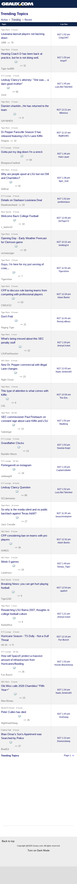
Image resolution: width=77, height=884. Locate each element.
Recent (28, 19)
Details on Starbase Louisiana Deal (21, 200)
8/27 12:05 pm (64, 370)
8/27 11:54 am (64, 270)
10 (23, 224)
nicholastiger (8, 253)
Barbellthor (7, 625)
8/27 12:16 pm (64, 638)
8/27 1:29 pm (63, 344)
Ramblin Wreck (9, 454)
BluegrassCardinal (11, 163)
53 (22, 302)
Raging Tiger (8, 327)
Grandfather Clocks (12, 443)
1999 (3, 42)
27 (26, 521)
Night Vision (7, 379)
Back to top (8, 841)
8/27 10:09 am (64, 396)
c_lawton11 (7, 227)
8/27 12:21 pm (64, 111)
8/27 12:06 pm (64, 219)
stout (4, 94)
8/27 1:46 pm (63, 155)
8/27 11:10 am (64, 134)
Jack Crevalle (8, 524)
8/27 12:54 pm (64, 589)
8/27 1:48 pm (63, 179)
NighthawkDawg (9, 723)
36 (19, 547)
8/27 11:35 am (64, 515)
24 (22, 569)
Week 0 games (10, 561)
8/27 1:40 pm (63, 715)
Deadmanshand (9, 205)
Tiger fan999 (8, 68)
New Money (7, 701)
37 (19, 746)
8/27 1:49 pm (63, 565)
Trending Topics (14, 14)
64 (30, 160)
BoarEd (5, 749)
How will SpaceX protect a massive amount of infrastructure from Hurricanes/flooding (21, 659)
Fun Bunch (7, 674)
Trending (16, 19)
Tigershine (7, 279)
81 (19, 186)
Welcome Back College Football (19, 216)
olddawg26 (7, 476)
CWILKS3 (6, 305)
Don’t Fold (7, 316)
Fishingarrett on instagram (16, 465)
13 (22, 429)
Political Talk (6, 730)
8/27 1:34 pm (64, 691)
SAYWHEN (7, 121)
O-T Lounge (6, 76)
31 (24, 65)
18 (25, 250)
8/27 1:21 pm (63, 615)
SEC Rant (5, 170)
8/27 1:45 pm (63, 85)
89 (26, 495)
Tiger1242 (6, 598)
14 (15, 140)
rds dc (4, 644)
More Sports (6, 212)
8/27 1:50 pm (63, 422)
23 (23, 205)
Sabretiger (6, 432)
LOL (3, 405)
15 (24, 698)
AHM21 (5, 550)
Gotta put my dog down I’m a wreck (22, 151)
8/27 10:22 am (64, 243)
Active (4, 19)
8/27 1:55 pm (63, 59)
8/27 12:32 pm (64, 541)
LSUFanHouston (10, 353)
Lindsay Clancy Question (15, 487)
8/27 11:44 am (64, 320)
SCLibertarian (8, 498)
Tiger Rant (5, 30)
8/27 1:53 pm (63, 446)
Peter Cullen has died (13, 711)
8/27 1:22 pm (63, 739)
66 (17, 91)
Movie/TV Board (7, 708)
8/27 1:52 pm (63, 36)
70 (12, 42)
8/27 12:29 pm (64, 296)
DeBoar (5, 189)
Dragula (5, 140)
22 (29, 350)
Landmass (7, 572)
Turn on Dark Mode (39, 850)
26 (23, 671)
